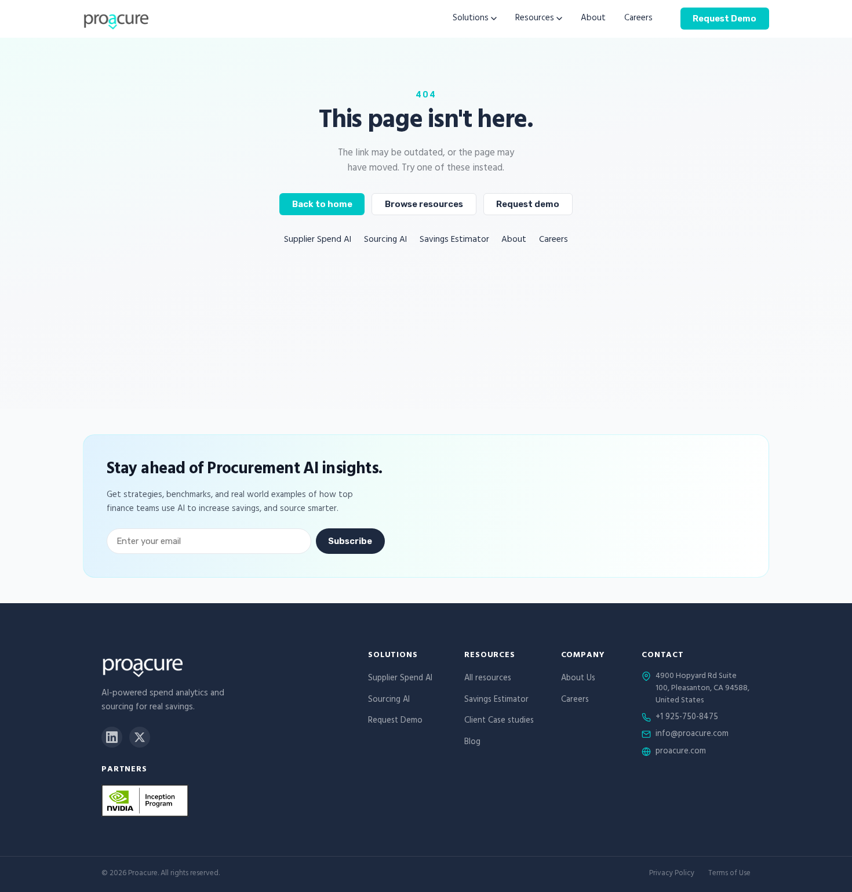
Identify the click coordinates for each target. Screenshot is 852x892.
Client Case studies (499, 721)
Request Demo (724, 18)
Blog (472, 742)
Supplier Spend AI (317, 240)
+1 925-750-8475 (687, 718)
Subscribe (350, 541)
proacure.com (681, 752)
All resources (487, 679)
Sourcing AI (385, 240)
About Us (578, 679)
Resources (534, 19)
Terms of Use (729, 874)
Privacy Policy (671, 874)
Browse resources (424, 204)
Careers (638, 19)
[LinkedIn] (111, 737)
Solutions (471, 19)
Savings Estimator (454, 240)
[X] (139, 737)
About (593, 19)
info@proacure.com (692, 734)
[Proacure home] (115, 18)
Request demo (527, 204)
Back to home (322, 204)
